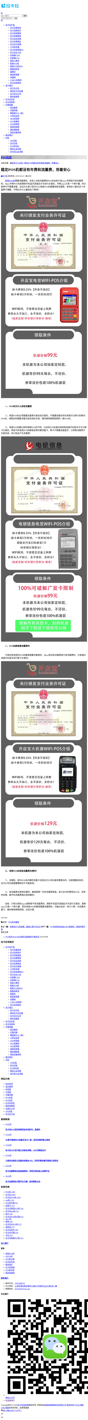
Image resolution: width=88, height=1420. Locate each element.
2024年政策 (14, 119)
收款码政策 (14, 127)
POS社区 (6, 157)
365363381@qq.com (22, 1289)
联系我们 (9, 135)
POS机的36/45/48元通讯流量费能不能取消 (22, 937)
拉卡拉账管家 (15, 33)
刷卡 (9, 1214)
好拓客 (8, 1089)
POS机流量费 (13, 922)
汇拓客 (8, 1092)
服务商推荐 (14, 97)
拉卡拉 (5, 176)
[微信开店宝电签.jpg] (44, 397)
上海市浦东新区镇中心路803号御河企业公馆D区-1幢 (36, 1286)
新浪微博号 (10, 1400)
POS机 (10, 1192)
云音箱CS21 (15, 58)
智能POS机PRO (16, 66)
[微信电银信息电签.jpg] (44, 641)
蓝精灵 (13, 72)
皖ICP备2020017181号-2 (12, 1411)
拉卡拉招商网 (23, 1405)
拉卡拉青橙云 (15, 41)
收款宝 (10, 1227)
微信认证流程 (15, 149)
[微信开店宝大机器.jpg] (44, 866)
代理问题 (13, 110)
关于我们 (9, 86)
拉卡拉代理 (12, 1233)
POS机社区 (14, 146)
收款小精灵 (14, 61)
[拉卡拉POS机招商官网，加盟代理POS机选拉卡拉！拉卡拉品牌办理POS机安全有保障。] (10, 8)
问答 (7, 138)
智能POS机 (14, 64)
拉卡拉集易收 (15, 28)
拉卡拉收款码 (15, 83)
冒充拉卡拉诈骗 (16, 91)
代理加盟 (9, 105)
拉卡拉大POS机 (14, 1224)
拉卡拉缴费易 (15, 36)
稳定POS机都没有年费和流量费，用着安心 (41, 163)
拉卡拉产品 (10, 25)
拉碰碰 (13, 77)
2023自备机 (14, 121)
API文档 (13, 141)
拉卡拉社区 (10, 99)
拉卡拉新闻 (10, 102)
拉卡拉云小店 (15, 52)
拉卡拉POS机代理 (14, 1217)
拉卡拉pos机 (12, 1211)
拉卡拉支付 (12, 1230)
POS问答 (9, 1098)
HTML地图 (79, 1405)
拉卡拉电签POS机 (14, 1208)
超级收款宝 (14, 69)
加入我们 (4, 1243)
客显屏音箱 (14, 75)
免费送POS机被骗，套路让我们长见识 (25, 927)
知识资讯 (9, 1084)
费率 (9, 1222)
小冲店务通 (14, 47)
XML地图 (5, 1408)
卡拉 (9, 1235)
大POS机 (9, 1256)
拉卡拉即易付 (15, 30)
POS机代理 (12, 1203)
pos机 (10, 1200)
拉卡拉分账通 (15, 44)
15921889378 (20, 1283)
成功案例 (13, 108)
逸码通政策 (14, 130)
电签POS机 (10, 181)
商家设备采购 (15, 132)
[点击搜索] (2, 13)
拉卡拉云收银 (15, 39)
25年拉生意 (14, 116)
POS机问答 (10, 1270)
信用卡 (10, 1206)
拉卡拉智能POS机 (14, 1238)
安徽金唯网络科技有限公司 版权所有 (59, 1405)
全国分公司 (10, 1109)
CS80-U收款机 (16, 80)
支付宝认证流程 (16, 152)
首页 (13, 163)
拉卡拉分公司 (15, 94)
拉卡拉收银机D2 (16, 50)
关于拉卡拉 (14, 88)
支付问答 (13, 143)
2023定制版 (14, 124)
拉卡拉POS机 (13, 1197)
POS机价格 (10, 1259)
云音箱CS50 (15, 55)
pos (8, 1219)
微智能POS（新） (17, 113)
